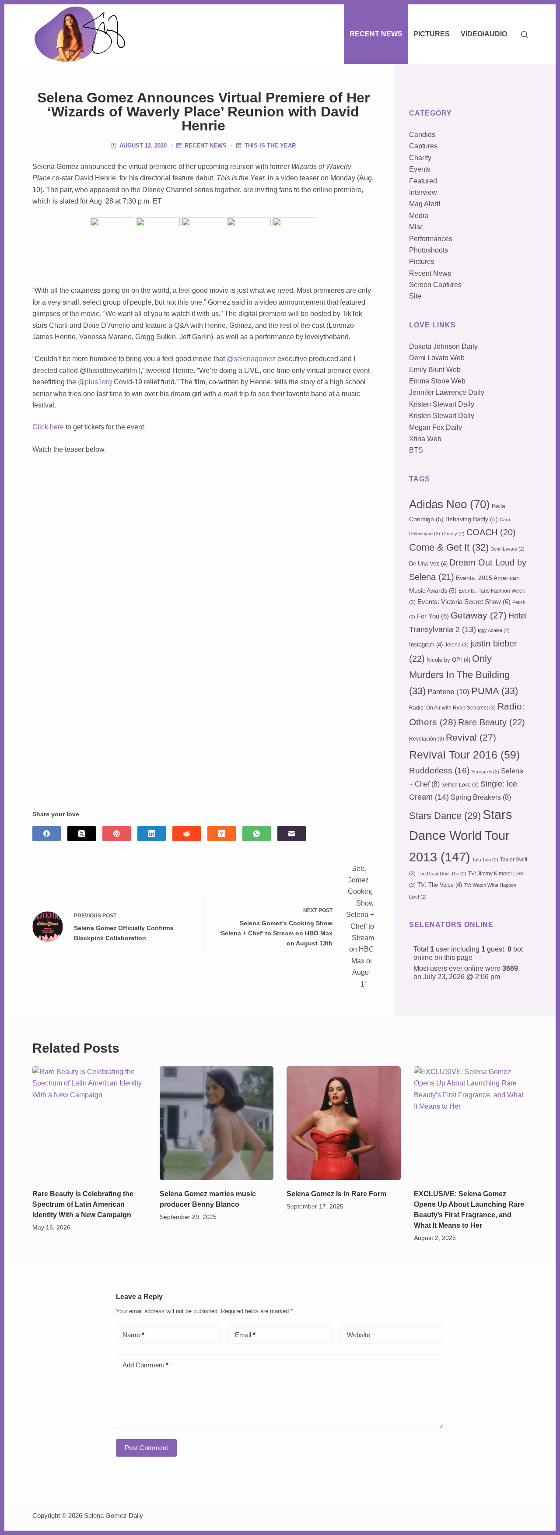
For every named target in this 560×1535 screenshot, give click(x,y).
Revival (471, 737)
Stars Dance (445, 815)
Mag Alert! (424, 203)
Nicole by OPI (448, 660)
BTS (416, 450)
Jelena (456, 645)
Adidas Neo (449, 504)
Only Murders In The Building (459, 674)
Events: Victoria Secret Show (464, 601)
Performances (430, 238)
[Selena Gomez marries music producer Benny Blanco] (217, 1123)
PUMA (494, 690)
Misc (416, 227)
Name (133, 1334)
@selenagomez (251, 358)
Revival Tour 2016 (464, 754)
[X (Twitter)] (81, 833)
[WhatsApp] (256, 833)
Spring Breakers (481, 797)
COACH (491, 532)
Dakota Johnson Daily (443, 346)
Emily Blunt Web (435, 369)
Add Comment (145, 1365)
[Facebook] (46, 833)
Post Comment (146, 1447)
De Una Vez (428, 563)
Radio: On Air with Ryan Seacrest (452, 708)
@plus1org (95, 382)
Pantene (448, 692)
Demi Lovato (507, 548)
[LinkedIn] (151, 833)
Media (418, 215)
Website (358, 1334)
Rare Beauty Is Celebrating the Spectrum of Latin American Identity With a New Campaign (82, 1204)
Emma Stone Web (437, 381)
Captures (423, 146)
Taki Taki (485, 859)
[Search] (524, 34)
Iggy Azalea (494, 630)
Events (419, 169)
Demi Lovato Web (437, 358)
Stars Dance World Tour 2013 (460, 835)
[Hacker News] (221, 833)
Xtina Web (425, 439)
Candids (422, 134)
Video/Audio (484, 34)
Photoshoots (428, 250)
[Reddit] (186, 833)
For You (433, 616)
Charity (420, 158)
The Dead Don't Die (441, 873)
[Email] (291, 833)
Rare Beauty (491, 722)
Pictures (431, 34)
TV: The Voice (439, 885)
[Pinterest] (116, 833)
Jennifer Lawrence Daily (446, 392)
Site (415, 296)
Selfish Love (460, 785)
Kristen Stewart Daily (441, 404)
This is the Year (270, 145)
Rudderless (439, 770)
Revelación (426, 739)
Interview (423, 192)
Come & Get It (449, 547)
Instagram (426, 644)
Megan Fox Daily (435, 427)
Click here (48, 427)
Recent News (376, 34)
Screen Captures (435, 284)
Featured (423, 181)
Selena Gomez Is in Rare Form (336, 1194)
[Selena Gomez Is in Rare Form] (344, 1123)
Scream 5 (485, 771)
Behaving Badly (471, 519)
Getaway (479, 615)
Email (245, 1334)
